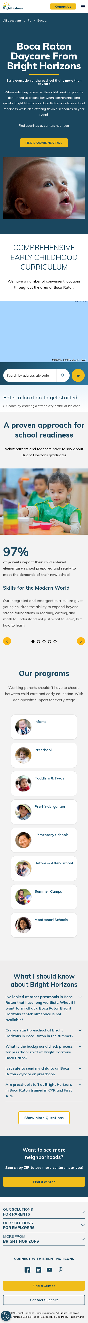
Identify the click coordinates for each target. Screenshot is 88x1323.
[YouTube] (49, 1270)
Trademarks (77, 1316)
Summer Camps (48, 891)
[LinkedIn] (38, 1270)
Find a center (44, 1182)
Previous (7, 641)
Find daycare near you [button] (43, 143)
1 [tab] (33, 641)
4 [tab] (49, 641)
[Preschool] (23, 755)
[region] (44, 331)
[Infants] (23, 727)
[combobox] (36, 375)
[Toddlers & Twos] (23, 783)
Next (81, 641)
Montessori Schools (51, 919)
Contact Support (44, 1300)
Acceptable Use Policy (54, 1316)
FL (29, 20)
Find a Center (44, 1286)
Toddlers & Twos (49, 778)
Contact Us (63, 6)
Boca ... (42, 20)
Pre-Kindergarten (50, 806)
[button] (78, 375)
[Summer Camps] (23, 897)
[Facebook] (27, 1270)
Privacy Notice (12, 1316)
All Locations (12, 20)
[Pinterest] (60, 1270)
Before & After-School (54, 863)
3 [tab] (44, 641)
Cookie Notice (31, 1316)
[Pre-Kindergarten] (23, 812)
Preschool (43, 750)
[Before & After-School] (23, 868)
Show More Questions (44, 1117)
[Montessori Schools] (23, 925)
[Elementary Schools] (23, 840)
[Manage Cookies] (6, 1316)
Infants (40, 721)
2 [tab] (38, 641)
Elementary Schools (51, 834)
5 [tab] (55, 641)
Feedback (81, 360)
